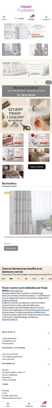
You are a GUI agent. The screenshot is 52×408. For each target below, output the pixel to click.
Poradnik (5, 390)
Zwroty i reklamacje (9, 375)
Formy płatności (8, 359)
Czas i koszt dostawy (10, 354)
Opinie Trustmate (9, 380)
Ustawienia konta (9, 341)
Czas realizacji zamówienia (12, 356)
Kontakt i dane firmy (10, 395)
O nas (4, 393)
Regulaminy (6, 377)
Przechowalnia (7, 343)
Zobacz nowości (36, 167)
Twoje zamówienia (9, 338)
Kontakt (5, 370)
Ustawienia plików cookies (12, 372)
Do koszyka (11, 248)
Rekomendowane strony (11, 398)
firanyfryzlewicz (15, 290)
